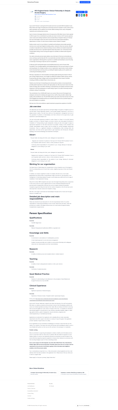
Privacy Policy (31, 393)
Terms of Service (31, 388)
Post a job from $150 (85, 2)
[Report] (86, 12)
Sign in (77, 2)
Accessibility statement (33, 391)
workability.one (31, 386)
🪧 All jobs (51, 386)
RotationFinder (33, 2)
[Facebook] (79, 15)
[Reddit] (86, 15)
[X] (77, 15)
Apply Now (80, 12)
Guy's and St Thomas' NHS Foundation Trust (45, 14)
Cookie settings (31, 398)
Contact (29, 395)
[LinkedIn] (82, 15)
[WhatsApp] (84, 15)
